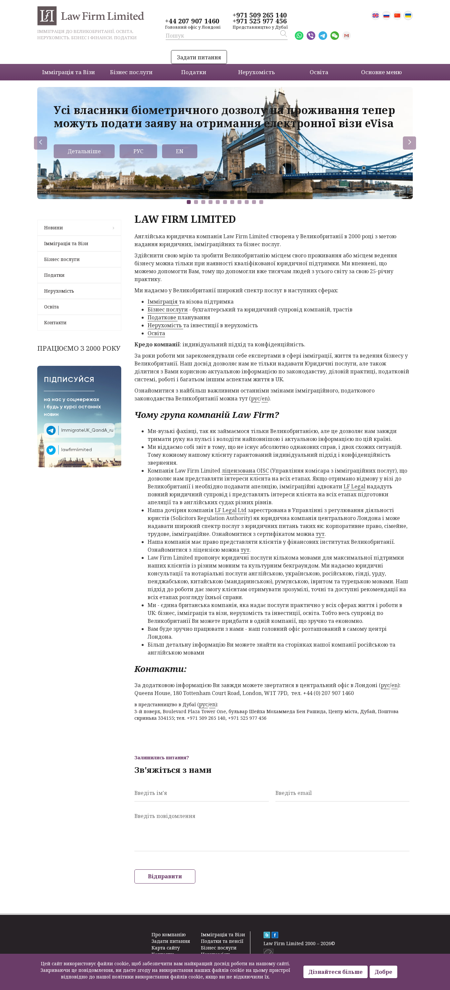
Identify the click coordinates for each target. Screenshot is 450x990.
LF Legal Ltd (230, 510)
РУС (138, 151)
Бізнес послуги (62, 259)
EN (179, 151)
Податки (54, 275)
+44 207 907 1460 (192, 21)
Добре (383, 971)
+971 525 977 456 (260, 21)
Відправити (165, 876)
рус (255, 398)
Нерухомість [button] (256, 72)
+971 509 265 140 (260, 15)
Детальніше (84, 151)
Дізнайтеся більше (335, 971)
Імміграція (163, 301)
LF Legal (354, 486)
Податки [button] (193, 72)
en (265, 398)
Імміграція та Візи (66, 243)
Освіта (51, 307)
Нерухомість (59, 291)
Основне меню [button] (381, 72)
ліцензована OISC (245, 470)
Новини (53, 227)
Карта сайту (166, 948)
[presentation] (40, 143)
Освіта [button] (319, 72)
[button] (189, 202)
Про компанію (169, 934)
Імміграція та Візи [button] (68, 72)
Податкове (163, 317)
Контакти (55, 322)
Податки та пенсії (222, 941)
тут (320, 534)
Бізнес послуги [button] (131, 72)
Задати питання (199, 57)
